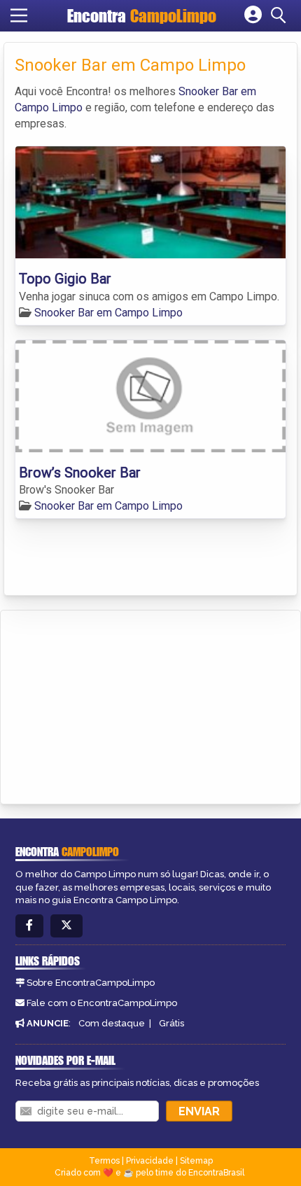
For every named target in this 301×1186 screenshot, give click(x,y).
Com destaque (111, 1023)
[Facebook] (29, 925)
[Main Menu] (19, 15)
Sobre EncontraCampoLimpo (91, 982)
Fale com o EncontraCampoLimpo (102, 1003)
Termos (104, 1161)
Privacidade (150, 1161)
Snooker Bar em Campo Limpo (108, 312)
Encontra (141, 16)
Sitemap (196, 1161)
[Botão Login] (253, 15)
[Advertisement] (116, 705)
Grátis (171, 1023)
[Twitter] (66, 925)
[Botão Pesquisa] (280, 15)
